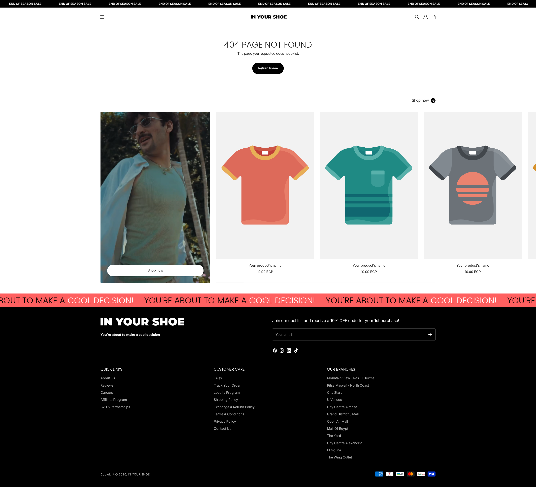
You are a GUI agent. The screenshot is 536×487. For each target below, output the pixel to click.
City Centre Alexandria (344, 443)
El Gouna (334, 450)
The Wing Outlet (339, 457)
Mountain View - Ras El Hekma (351, 378)
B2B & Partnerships (115, 407)
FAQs (218, 378)
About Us (107, 378)
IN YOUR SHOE (139, 474)
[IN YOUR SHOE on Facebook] (274, 350)
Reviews (106, 385)
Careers (106, 392)
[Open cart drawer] (434, 17)
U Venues (334, 399)
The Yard (334, 436)
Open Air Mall (337, 421)
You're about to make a (193, 300)
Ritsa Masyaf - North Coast (348, 385)
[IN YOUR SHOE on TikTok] (296, 350)
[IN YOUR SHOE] (268, 17)
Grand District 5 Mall (343, 414)
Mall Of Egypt (337, 428)
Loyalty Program (227, 392)
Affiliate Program (113, 399)
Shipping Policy (226, 399)
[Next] (430, 193)
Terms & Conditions (229, 414)
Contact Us (222, 428)
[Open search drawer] (417, 17)
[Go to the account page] (425, 17)
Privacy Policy (225, 421)
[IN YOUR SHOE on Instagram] (281, 350)
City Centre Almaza (342, 407)
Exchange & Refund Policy (234, 407)
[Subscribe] (430, 334)
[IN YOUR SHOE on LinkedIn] (288, 350)
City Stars (334, 392)
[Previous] (221, 193)
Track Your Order (227, 385)
